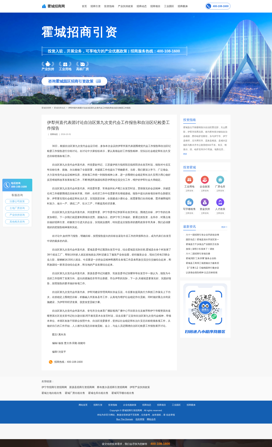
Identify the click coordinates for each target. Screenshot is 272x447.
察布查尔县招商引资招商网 (112, 387)
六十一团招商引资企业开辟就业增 (202, 234)
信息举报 (140, 419)
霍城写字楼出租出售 (122, 393)
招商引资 (96, 6)
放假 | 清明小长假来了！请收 (200, 249)
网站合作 (151, 419)
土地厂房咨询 (17, 208)
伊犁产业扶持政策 (140, 387)
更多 (185, 154)
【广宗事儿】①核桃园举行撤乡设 (202, 268)
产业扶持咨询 (17, 215)
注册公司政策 (17, 201)
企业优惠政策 (129, 405)
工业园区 (169, 6)
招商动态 (142, 6)
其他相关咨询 (17, 221)
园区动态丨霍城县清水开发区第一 (202, 239)
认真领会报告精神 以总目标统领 (201, 272)
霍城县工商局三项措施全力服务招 (202, 263)
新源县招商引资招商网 (81, 387)
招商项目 (155, 6)
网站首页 (83, 405)
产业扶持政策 (125, 6)
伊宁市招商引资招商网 (54, 387)
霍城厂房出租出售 (75, 393)
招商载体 (191, 405)
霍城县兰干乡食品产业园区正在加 (202, 244)
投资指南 (109, 6)
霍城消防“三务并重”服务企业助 (201, 258)
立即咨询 (189, 191)
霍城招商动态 (59, 108)
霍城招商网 (46, 108)
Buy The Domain (124, 419)
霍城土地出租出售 (52, 393)
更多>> (224, 227)
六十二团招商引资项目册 (198, 253)
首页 (84, 6)
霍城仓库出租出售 (98, 393)
